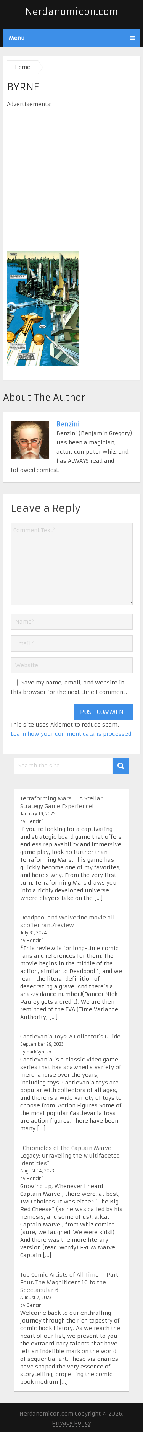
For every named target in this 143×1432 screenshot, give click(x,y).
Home (22, 67)
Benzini (68, 424)
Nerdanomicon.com (71, 12)
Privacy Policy (71, 1422)
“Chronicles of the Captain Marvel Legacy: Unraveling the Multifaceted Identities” (70, 1156)
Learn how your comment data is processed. (72, 733)
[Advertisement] (71, 170)
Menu (17, 37)
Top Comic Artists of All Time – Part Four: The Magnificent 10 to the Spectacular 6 (69, 1282)
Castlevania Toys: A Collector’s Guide (70, 1036)
